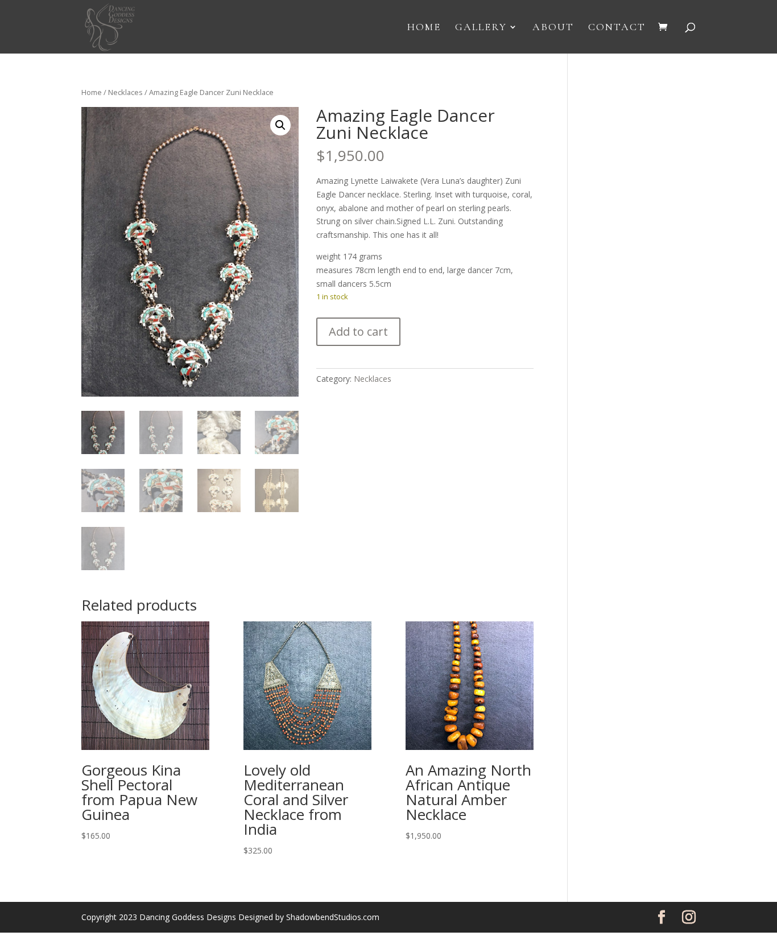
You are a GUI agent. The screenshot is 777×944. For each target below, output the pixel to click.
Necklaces (125, 92)
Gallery (481, 28)
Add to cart (358, 331)
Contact (617, 28)
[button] (280, 125)
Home (424, 28)
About (553, 28)
